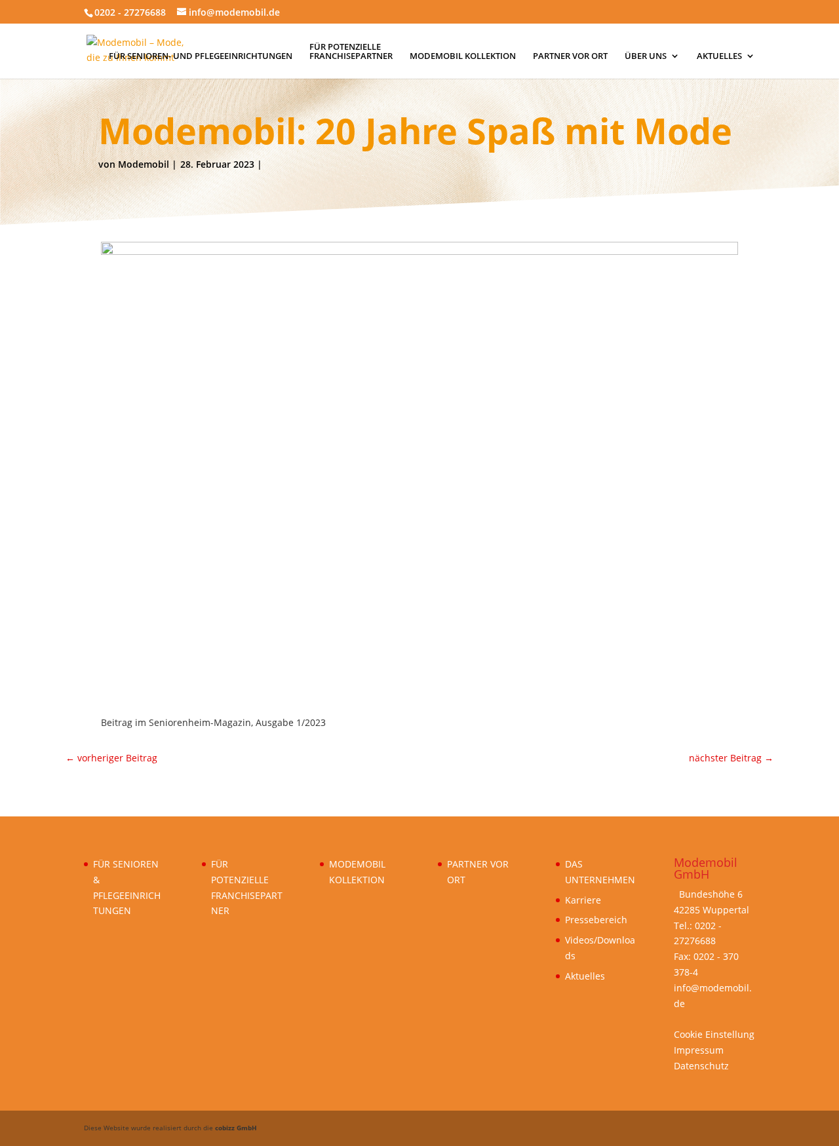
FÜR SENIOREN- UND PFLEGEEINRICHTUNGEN (200, 56)
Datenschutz (701, 1066)
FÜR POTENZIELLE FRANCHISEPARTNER (351, 52)
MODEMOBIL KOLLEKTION (463, 56)
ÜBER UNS (646, 56)
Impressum (699, 1050)
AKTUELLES (719, 56)
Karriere (583, 900)
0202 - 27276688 (130, 12)
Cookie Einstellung (714, 1034)
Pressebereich (596, 919)
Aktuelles (585, 976)
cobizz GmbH (236, 1127)
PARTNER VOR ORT (570, 56)
